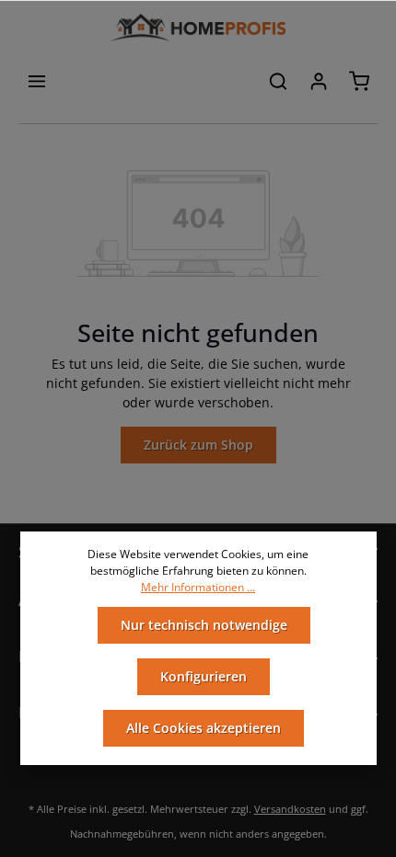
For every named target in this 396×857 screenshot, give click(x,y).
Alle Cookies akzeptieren (203, 728)
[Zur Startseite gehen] (198, 27)
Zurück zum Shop (198, 444)
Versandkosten (290, 809)
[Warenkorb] (359, 81)
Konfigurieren (203, 676)
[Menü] (36, 81)
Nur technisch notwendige (204, 625)
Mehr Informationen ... (198, 587)
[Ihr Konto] (318, 81)
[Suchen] (278, 81)
